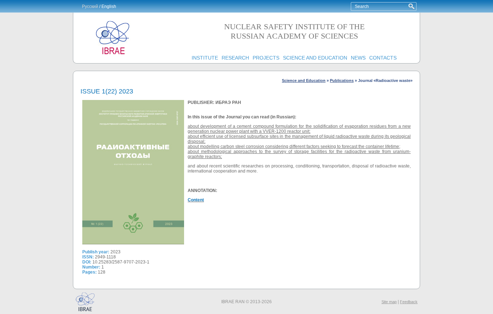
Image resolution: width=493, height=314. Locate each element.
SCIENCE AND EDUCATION (315, 58)
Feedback (409, 302)
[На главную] (113, 54)
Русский (90, 6)
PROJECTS (266, 58)
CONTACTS (383, 58)
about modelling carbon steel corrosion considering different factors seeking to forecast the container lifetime (293, 146)
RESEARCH (235, 58)
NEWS (358, 58)
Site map (389, 302)
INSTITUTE (205, 58)
